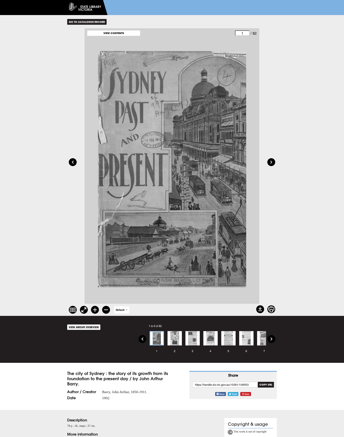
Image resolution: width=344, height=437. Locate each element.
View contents (113, 33)
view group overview (84, 327)
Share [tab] (233, 375)
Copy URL (265, 384)
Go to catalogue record (87, 21)
